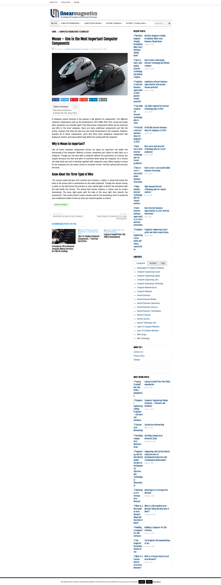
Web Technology (143, 338)
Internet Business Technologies (149, 311)
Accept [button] (142, 582)
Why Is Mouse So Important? (62, 110)
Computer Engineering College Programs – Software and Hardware (156, 403)
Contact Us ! (53, 2)
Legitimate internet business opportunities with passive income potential (156, 84)
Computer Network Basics (147, 287)
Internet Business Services (147, 307)
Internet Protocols (144, 315)
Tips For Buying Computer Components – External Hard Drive (89, 238)
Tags (163, 263)
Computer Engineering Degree (148, 275)
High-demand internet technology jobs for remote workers (155, 189)
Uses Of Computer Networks (148, 330)
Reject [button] (149, 582)
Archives (153, 263)
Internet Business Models (146, 299)
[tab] (140, 263)
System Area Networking (154, 424)
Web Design (141, 334)
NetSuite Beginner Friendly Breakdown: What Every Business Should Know (155, 38)
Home (55, 23)
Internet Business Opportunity (148, 303)
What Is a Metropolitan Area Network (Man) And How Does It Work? (157, 509)
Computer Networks (92, 23)
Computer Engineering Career (148, 271)
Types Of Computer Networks (148, 326)
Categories (140, 263)
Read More (157, 582)
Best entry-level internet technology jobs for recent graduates (155, 149)
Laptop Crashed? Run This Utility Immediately (114, 235)
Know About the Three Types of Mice (65, 113)
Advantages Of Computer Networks (150, 268)
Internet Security (143, 318)
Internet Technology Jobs (146, 322)
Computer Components (61, 205)
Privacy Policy (65, 2)
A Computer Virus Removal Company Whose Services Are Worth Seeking (63, 248)
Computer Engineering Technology (74, 31)
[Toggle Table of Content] (74, 107)
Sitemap (76, 2)
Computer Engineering (70, 23)
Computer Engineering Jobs (147, 279)
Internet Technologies (135, 23)
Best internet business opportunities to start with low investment (157, 211)
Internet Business (113, 23)
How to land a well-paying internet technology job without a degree (157, 63)
